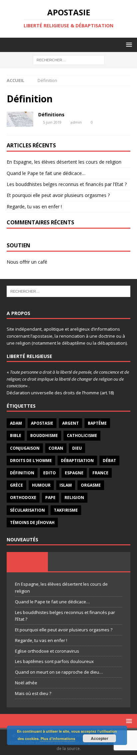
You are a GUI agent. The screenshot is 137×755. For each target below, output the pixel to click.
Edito (49, 473)
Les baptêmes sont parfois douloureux (54, 661)
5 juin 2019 (52, 122)
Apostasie (42, 423)
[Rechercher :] (68, 60)
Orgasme (91, 485)
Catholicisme (82, 435)
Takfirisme (66, 510)
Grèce (16, 485)
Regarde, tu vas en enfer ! (34, 206)
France (100, 473)
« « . (68, 379)
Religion (74, 497)
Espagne (74, 473)
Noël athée (26, 683)
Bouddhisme (44, 435)
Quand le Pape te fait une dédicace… (46, 173)
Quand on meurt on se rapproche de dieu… (59, 672)
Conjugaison (25, 448)
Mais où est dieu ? (33, 693)
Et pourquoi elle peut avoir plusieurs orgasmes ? (58, 195)
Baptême (97, 423)
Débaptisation (77, 460)
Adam (16, 423)
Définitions (51, 114)
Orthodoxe (23, 497)
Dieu (77, 448)
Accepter (99, 738)
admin (76, 122)
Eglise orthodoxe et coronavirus (47, 651)
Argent (70, 423)
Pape (50, 497)
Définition (22, 473)
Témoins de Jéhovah (32, 522)
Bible (15, 435)
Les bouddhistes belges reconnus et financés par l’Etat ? (67, 184)
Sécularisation (27, 510)
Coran (56, 448)
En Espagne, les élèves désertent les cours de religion (64, 162)
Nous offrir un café (27, 262)
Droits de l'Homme (31, 460)
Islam (66, 485)
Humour (41, 485)
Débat (109, 460)
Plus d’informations (58, 738)
